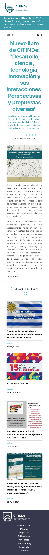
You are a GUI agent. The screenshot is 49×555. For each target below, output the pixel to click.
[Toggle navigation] (40, 8)
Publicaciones (24, 536)
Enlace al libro (12, 276)
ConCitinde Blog (24, 543)
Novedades (15, 18)
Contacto (24, 550)
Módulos (24, 529)
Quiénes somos (24, 525)
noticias (10, 343)
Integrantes (24, 532)
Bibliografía (24, 547)
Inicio (6, 18)
